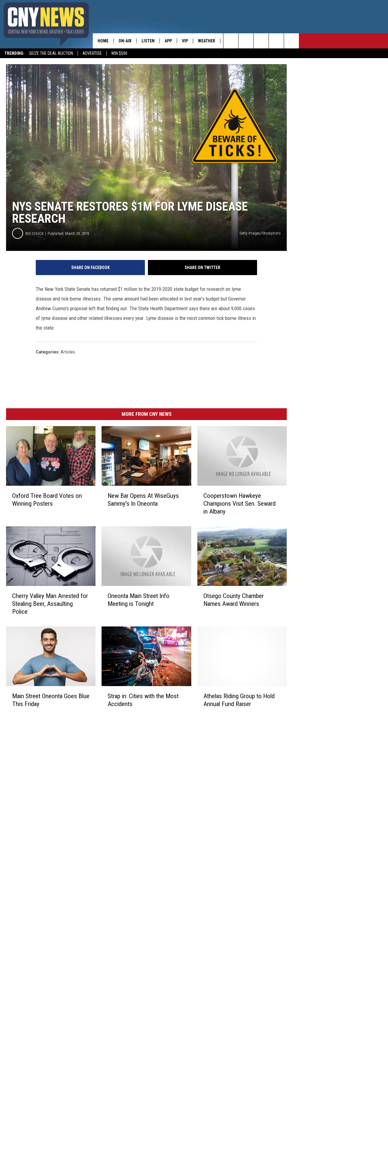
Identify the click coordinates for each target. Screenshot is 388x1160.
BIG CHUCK (34, 233)
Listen (148, 40)
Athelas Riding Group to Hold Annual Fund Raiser (239, 700)
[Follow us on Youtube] (291, 40)
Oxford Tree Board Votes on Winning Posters (47, 499)
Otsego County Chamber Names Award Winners (233, 599)
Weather (206, 40)
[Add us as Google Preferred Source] (246, 40)
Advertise (92, 53)
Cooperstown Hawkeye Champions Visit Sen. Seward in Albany (239, 503)
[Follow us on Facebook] (261, 40)
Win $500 (119, 53)
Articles (68, 352)
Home (103, 40)
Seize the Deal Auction (51, 53)
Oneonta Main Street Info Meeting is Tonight (138, 599)
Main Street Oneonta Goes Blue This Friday (50, 700)
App (168, 40)
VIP (185, 40)
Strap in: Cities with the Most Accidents (143, 700)
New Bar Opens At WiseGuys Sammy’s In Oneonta (143, 499)
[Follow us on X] (276, 40)
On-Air (125, 40)
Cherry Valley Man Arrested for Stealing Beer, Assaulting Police (50, 603)
